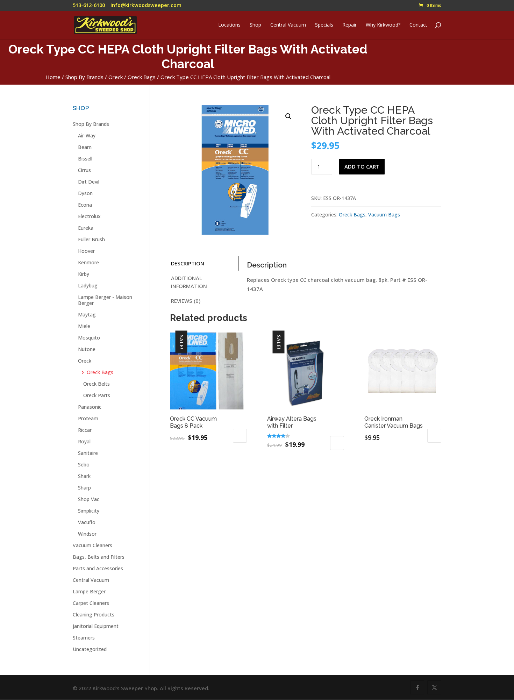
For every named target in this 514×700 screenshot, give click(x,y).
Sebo (84, 464)
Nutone (86, 349)
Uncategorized (90, 649)
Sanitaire (88, 453)
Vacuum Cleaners (92, 545)
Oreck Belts (96, 383)
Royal (84, 441)
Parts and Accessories (98, 568)
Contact (418, 25)
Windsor (87, 533)
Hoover (86, 251)
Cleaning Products (93, 614)
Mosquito (89, 337)
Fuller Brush (91, 239)
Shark (84, 476)
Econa (85, 204)
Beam (85, 147)
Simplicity (88, 510)
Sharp (84, 487)
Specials (324, 25)
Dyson (85, 193)
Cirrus (84, 170)
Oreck (115, 76)
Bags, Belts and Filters (98, 556)
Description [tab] (187, 263)
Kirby (83, 274)
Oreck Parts (96, 395)
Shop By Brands (84, 76)
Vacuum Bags (384, 214)
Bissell (85, 158)
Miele (84, 326)
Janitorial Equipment (96, 626)
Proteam (88, 418)
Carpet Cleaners (91, 603)
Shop (255, 25)
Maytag (87, 314)
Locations (229, 25)
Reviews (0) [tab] (185, 300)
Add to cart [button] (240, 436)
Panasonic (89, 406)
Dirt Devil (88, 181)
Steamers (84, 637)
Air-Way (86, 135)
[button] (288, 116)
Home (52, 76)
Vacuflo (86, 522)
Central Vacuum (288, 25)
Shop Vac (88, 499)
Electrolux (89, 216)
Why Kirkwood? (383, 25)
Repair (349, 25)
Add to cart (361, 166)
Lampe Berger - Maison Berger (105, 300)
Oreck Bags (142, 76)
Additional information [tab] (189, 282)
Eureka (85, 227)
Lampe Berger (89, 591)
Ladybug (88, 285)
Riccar (85, 430)
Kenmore (88, 262)
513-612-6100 (89, 5)
